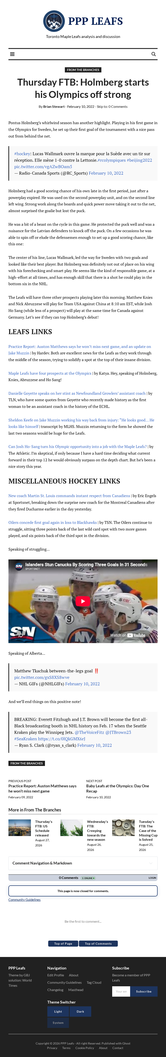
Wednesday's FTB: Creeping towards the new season (97, 830)
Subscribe (144, 991)
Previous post (19, 781)
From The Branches (83, 70)
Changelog (55, 990)
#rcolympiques (112, 160)
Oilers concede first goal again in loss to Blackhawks (52, 522)
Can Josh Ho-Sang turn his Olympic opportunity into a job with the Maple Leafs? (77, 446)
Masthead (75, 990)
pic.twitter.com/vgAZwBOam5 (43, 166)
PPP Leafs (95, 21)
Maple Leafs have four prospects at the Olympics (49, 373)
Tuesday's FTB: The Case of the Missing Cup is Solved (148, 830)
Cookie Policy (84, 1048)
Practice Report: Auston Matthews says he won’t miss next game (42, 788)
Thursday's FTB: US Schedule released (43, 828)
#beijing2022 (139, 160)
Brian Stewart (52, 106)
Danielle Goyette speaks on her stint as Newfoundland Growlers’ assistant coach (77, 393)
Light (58, 1011)
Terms (66, 1048)
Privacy (52, 1048)
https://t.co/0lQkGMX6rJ (61, 739)
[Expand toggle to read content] (150, 863)
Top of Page (63, 943)
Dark (80, 1011)
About (73, 975)
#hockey (22, 154)
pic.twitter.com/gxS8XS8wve (41, 677)
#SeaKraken (25, 739)
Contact (117, 1048)
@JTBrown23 (118, 732)
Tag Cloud (94, 982)
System (58, 1022)
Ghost (126, 1043)
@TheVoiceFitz (89, 732)
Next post (94, 781)
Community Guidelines (64, 982)
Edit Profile (55, 975)
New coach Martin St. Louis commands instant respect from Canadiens (69, 495)
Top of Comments (98, 943)
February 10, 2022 (106, 173)
